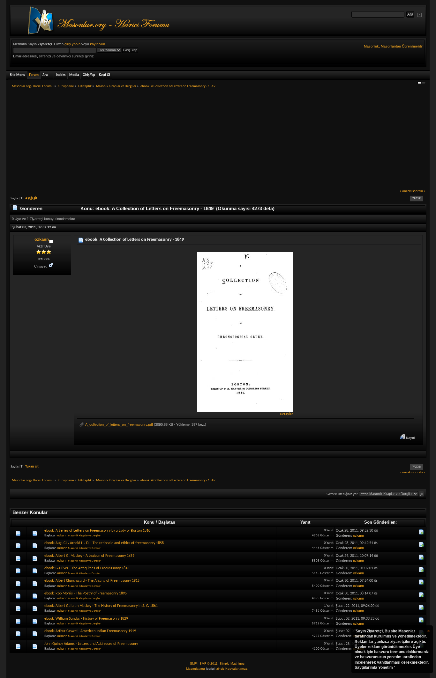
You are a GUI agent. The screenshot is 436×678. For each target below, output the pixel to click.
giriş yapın (72, 44)
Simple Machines (232, 663)
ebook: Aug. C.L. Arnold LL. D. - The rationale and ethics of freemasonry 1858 (104, 543)
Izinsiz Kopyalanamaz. (231, 668)
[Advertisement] (218, 140)
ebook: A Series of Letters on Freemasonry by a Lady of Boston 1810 (97, 531)
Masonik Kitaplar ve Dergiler (84, 535)
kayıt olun (97, 44)
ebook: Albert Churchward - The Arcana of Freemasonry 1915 (91, 581)
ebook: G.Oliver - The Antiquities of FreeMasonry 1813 (86, 568)
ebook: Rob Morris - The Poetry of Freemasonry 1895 (85, 593)
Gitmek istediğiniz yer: (342, 494)
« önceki (406, 191)
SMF (193, 663)
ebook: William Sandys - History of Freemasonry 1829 (86, 619)
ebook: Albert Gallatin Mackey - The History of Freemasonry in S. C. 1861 (101, 606)
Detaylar (286, 414)
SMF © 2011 (208, 663)
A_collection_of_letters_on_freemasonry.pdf (118, 424)
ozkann (41, 239)
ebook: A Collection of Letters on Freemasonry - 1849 (134, 239)
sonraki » (418, 191)
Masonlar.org (195, 668)
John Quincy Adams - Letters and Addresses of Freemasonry (91, 644)
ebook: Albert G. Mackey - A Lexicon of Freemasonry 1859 (89, 556)
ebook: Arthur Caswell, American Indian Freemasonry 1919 (90, 631)
